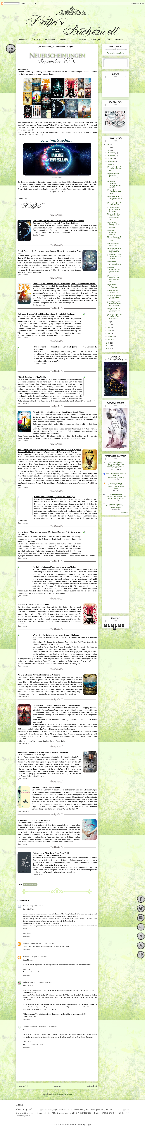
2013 (108, 349)
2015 (108, 343)
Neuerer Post (23, 1086)
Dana (25, 906)
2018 (108, 144)
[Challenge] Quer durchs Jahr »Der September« (113, 209)
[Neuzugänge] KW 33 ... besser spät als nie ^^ (114, 168)
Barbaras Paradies (37, 972)
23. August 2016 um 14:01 (43, 982)
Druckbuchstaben (115, 462)
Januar (110, 339)
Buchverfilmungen (48, 1110)
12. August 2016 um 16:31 (36, 906)
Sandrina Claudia (29, 943)
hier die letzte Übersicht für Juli (62, 182)
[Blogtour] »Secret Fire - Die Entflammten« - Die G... (115, 191)
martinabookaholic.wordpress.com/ (116, 474)
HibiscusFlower (28, 982)
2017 (108, 147)
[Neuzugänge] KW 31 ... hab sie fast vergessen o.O (114, 250)
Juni (109, 325)
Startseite (22, 39)
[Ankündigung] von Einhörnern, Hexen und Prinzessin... (114, 303)
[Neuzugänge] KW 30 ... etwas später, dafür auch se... (114, 316)
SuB (72, 39)
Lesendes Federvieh (30, 1027)
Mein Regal (30, 1113)
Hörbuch (111, 1110)
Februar (110, 336)
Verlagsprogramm (23, 1116)
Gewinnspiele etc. (96, 1110)
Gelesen (63, 39)
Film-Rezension (64, 1110)
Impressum (119, 39)
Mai (109, 328)
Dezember (111, 153)
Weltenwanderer (116, 494)
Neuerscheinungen (30, 884)
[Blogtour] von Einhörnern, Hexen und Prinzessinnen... (114, 263)
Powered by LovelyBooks (115, 53)
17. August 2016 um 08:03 (38, 957)
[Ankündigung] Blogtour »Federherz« (112, 286)
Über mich (36, 39)
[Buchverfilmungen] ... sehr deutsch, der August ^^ (114, 310)
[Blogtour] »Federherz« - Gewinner (112, 232)
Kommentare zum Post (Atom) (61, 1094)
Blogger (88, 1124)
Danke (107, 39)
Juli (109, 322)
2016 (108, 150)
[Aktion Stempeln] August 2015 (113, 244)
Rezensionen (50, 39)
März (109, 333)
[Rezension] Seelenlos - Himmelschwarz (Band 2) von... (114, 297)
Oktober (110, 158)
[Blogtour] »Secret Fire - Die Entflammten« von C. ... (114, 198)
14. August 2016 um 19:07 (45, 943)
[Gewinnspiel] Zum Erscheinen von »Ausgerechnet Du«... (113, 216)
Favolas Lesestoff (115, 504)
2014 (108, 346)
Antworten (26, 936)
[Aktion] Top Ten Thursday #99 (112, 291)
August (110, 164)
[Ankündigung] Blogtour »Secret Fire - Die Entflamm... (113, 224)
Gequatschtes (78, 1110)
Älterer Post (92, 1086)
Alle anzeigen (124, 512)
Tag (123, 1113)
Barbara (26, 957)
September (111, 161)
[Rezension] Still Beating (116, 477)
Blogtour (20, 1109)
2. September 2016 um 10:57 (47, 1027)
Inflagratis (28, 182)
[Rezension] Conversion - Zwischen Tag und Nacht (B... (114, 184)
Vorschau (82, 39)
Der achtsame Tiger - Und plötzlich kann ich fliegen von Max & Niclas (116, 466)
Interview (120, 1110)
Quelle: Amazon (39, 235)
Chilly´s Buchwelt (116, 483)
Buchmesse (36, 1110)
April (109, 330)
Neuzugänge (84, 1112)
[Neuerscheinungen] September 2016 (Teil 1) (114, 238)
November (111, 155)
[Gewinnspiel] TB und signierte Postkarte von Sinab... (114, 256)
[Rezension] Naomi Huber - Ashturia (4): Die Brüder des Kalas (116, 486)
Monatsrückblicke (44, 1113)
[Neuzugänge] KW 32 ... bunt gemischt (114, 203)
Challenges (95, 39)
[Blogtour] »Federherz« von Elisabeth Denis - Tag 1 (113, 270)
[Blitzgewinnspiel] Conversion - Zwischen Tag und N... (114, 175)
